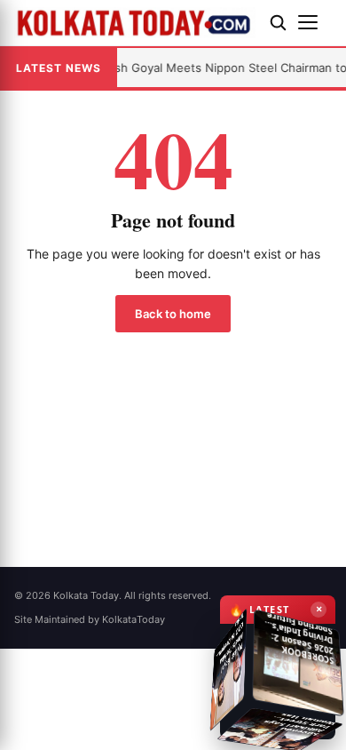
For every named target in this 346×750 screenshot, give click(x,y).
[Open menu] (315, 22)
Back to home (173, 314)
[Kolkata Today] (135, 22)
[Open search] (278, 22)
